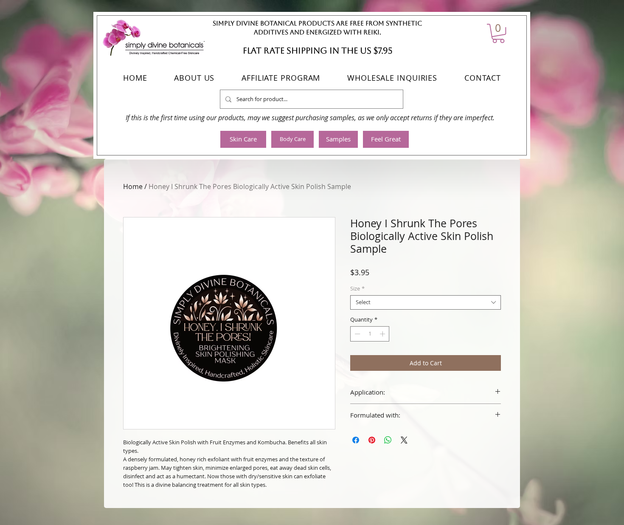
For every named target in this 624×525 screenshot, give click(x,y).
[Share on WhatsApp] (388, 440)
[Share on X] (404, 440)
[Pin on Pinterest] (372, 440)
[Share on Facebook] (356, 440)
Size (357, 288)
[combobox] (425, 302)
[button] (498, 33)
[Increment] (383, 334)
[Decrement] (356, 334)
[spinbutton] (370, 334)
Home (133, 186)
